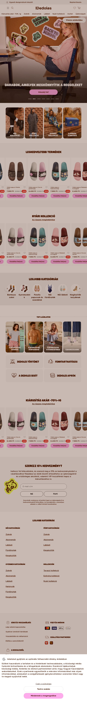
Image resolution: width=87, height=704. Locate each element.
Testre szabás (43, 689)
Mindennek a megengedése (43, 696)
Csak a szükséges (43, 684)
